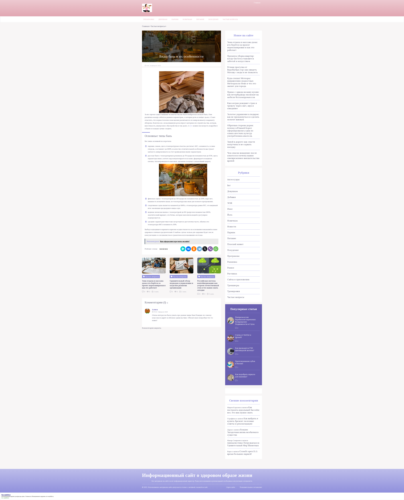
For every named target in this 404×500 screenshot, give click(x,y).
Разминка (232, 262)
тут (191, 126)
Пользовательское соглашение (251, 487)
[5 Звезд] (167, 249)
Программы (233, 256)
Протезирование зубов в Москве (245, 362)
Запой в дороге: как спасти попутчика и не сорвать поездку (241, 144)
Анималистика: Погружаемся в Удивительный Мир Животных (243, 444)
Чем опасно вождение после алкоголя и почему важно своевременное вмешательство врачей (243, 157)
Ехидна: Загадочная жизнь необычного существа (243, 432)
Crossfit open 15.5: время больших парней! (242, 452)
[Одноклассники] (193, 248)
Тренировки (148, 19)
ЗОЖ (229, 203)
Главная (257, 3)
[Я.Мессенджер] (182, 248)
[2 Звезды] (162, 249)
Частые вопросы (230, 19)
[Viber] (210, 248)
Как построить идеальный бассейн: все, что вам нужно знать (243, 410)
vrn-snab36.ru (50, 496)
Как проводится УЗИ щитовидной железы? (244, 349)
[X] (204, 248)
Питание (200, 19)
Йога (229, 214)
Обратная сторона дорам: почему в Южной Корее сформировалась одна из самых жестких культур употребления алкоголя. (240, 130)
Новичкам (187, 19)
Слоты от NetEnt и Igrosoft (243, 336)
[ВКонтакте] (188, 248)
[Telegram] (199, 248)
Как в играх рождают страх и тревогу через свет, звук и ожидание (242, 106)
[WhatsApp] (215, 248)
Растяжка (232, 273)
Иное (230, 209)
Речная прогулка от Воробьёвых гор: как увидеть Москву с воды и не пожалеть (242, 70)
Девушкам (162, 19)
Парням (174, 19)
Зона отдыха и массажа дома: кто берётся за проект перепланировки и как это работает (242, 46)
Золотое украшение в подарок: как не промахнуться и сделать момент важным (243, 117)
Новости (231, 226)
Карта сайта (231, 487)
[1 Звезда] (160, 249)
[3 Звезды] (163, 249)
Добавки (231, 197)
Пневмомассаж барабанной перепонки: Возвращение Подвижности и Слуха (245, 320)
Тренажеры (233, 285)
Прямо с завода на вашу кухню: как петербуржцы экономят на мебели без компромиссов (243, 95)
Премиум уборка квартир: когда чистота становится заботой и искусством (240, 58)
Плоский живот (235, 244)
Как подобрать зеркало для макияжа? (245, 375)
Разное (230, 267)
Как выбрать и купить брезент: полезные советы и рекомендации (242, 421)
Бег (229, 185)
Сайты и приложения (238, 279)
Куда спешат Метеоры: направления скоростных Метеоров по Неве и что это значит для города (241, 82)
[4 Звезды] (165, 249)
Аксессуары (233, 179)
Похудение (213, 19)
